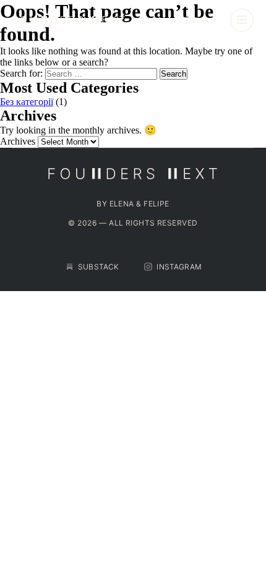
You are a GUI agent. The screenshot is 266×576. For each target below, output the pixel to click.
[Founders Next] (86, 20)
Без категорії (26, 101)
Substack (98, 266)
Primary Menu (242, 20)
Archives (17, 141)
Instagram (179, 266)
